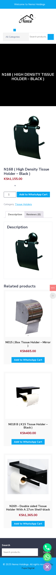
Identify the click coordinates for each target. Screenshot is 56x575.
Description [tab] (15, 214)
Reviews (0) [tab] (33, 214)
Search (51, 37)
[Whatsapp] (47, 557)
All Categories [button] (13, 36)
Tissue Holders (23, 204)
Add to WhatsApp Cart (33, 194)
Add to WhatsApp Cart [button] (28, 360)
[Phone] (47, 547)
